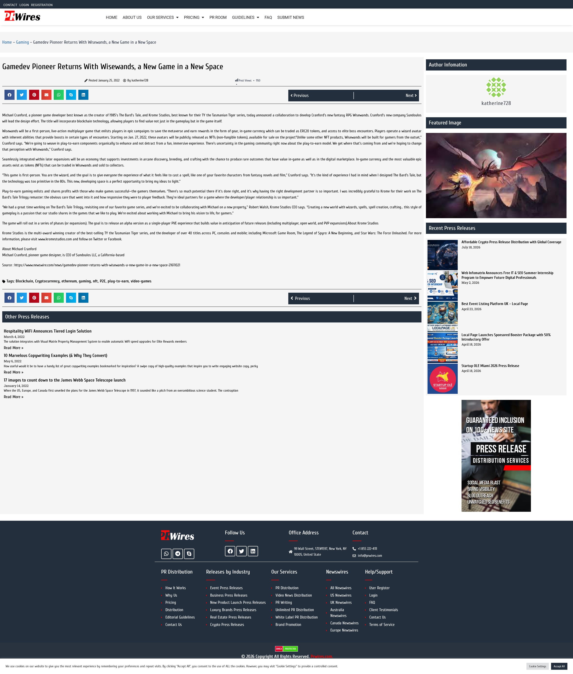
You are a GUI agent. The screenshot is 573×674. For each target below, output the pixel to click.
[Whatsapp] (166, 554)
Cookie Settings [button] (537, 666)
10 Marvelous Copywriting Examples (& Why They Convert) (55, 355)
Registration (42, 5)
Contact (10, 5)
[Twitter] (241, 551)
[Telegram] (178, 554)
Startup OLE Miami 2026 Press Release (490, 366)
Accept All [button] (559, 666)
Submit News (290, 17)
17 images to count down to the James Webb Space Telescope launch (65, 380)
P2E (103, 281)
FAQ (268, 17)
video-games (141, 281)
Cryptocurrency (47, 281)
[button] (9, 95)
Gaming (22, 42)
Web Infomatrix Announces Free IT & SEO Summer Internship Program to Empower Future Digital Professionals (507, 275)
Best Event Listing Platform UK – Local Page (495, 304)
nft (95, 281)
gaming (85, 281)
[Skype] (189, 554)
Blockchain (24, 281)
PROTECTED (290, 648)
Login (24, 5)
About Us (132, 17)
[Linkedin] (253, 551)
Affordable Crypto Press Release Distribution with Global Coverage (511, 242)
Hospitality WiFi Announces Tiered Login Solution (48, 331)
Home (111, 17)
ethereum (69, 281)
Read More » (13, 348)
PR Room (218, 17)
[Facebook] (230, 551)
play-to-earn (118, 281)
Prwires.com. (322, 656)
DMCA (279, 648)
